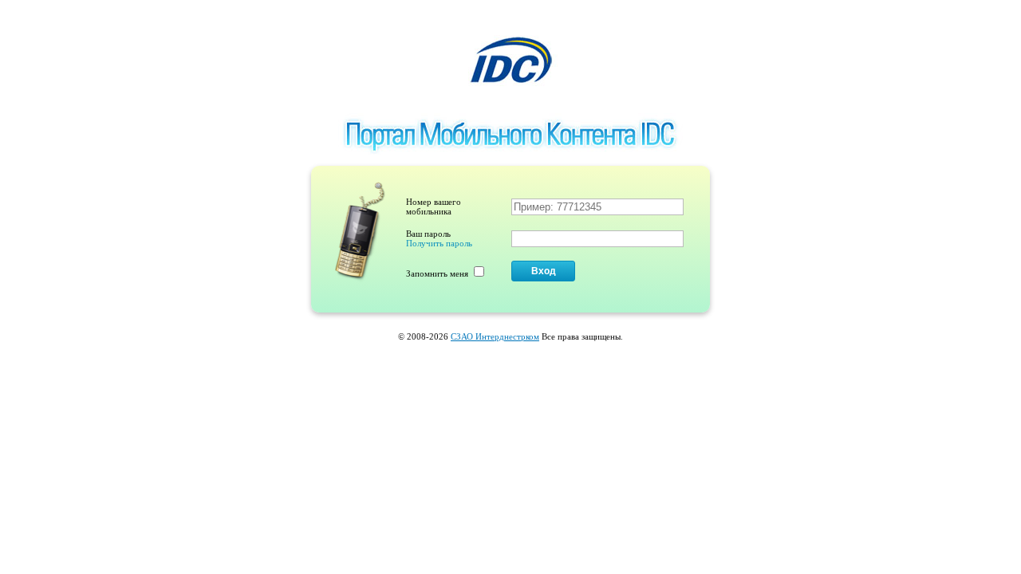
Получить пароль (439, 243)
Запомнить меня (437, 273)
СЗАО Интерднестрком (495, 336)
